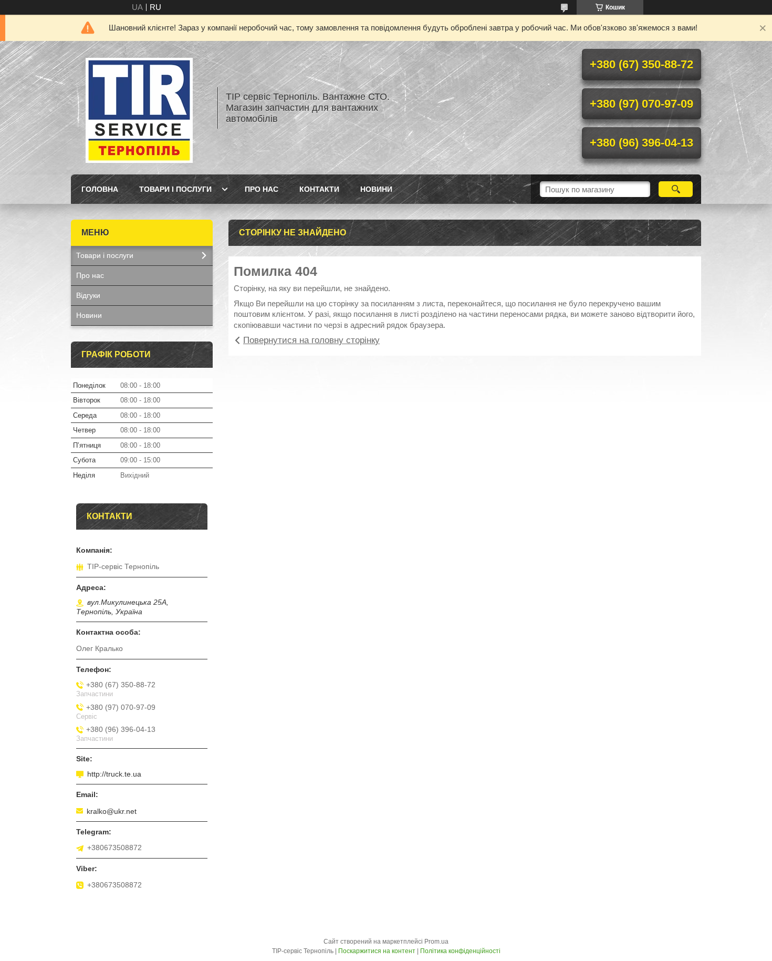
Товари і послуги (175, 189)
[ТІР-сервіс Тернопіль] (139, 108)
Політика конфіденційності (460, 951)
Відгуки (88, 295)
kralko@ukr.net (112, 811)
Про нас (261, 189)
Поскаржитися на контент (376, 951)
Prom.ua (436, 941)
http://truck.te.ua (114, 774)
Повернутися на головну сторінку (311, 340)
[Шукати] (676, 189)
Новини (376, 189)
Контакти (319, 189)
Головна (99, 189)
